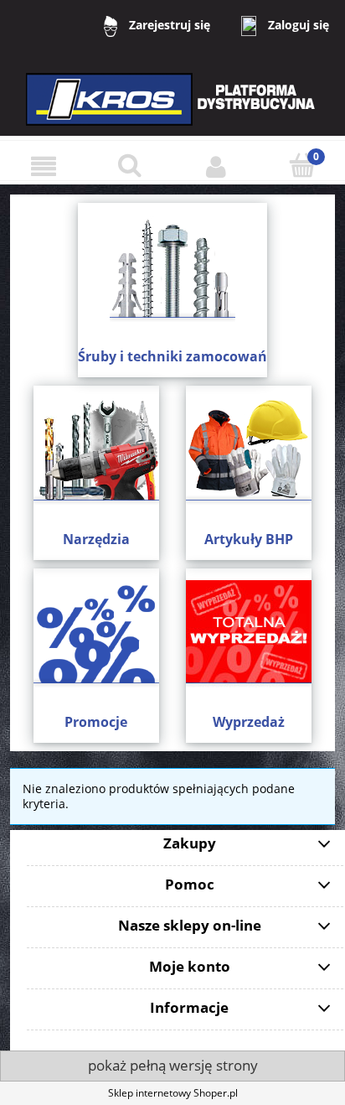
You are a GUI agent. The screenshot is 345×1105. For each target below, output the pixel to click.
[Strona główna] (172, 110)
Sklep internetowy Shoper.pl (173, 1093)
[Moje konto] (215, 166)
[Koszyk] (302, 165)
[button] (43, 166)
